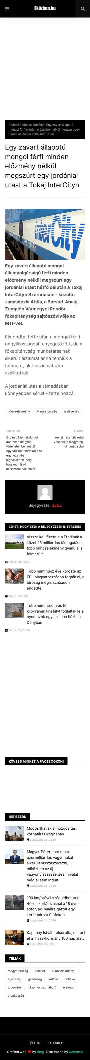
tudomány (15, 987)
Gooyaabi (76, 1052)
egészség (14, 979)
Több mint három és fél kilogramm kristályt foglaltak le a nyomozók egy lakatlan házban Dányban (55, 614)
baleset (40, 971)
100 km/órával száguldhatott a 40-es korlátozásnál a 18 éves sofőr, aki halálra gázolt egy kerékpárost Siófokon (53, 906)
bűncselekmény (33, 125)
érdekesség (16, 995)
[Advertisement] (45, 73)
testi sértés (71, 411)
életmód (68, 987)
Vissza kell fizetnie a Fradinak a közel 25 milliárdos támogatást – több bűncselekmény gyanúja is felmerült (55, 545)
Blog (40, 1052)
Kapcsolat (56, 1043)
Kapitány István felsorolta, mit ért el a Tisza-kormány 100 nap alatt (56, 935)
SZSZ (56, 505)
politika (70, 979)
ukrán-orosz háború (42, 987)
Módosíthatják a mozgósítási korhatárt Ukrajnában (52, 831)
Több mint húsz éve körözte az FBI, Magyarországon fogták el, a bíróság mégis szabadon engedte (55, 580)
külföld (53, 979)
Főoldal (14, 125)
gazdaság (35, 979)
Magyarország (47, 411)
